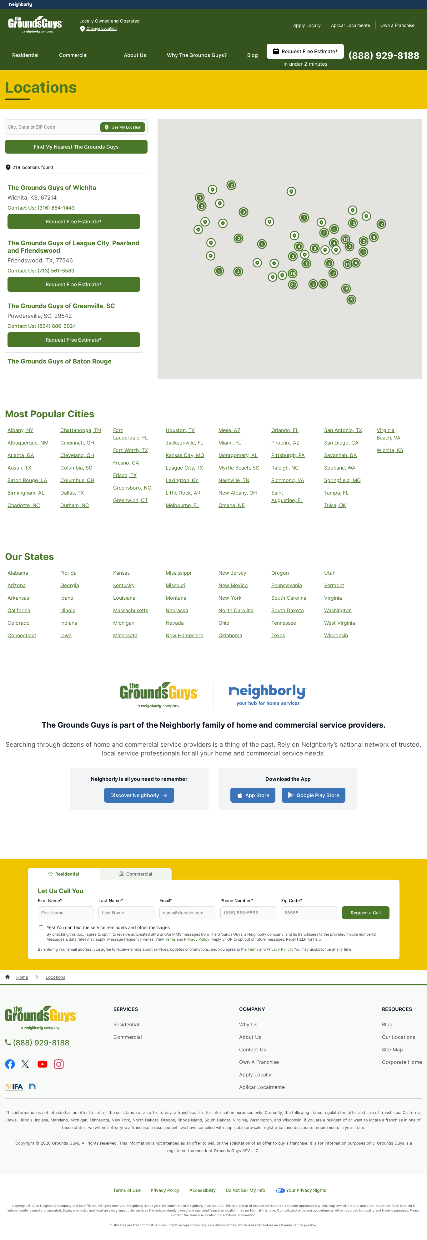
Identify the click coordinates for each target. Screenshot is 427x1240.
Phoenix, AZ (285, 443)
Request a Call (365, 912)
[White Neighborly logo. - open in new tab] (20, 4)
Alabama (18, 573)
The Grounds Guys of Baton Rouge (60, 361)
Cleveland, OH (77, 455)
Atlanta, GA (21, 455)
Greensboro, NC (132, 488)
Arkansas (18, 598)
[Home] (8, 977)
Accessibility (202, 1190)
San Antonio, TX (343, 430)
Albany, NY (20, 430)
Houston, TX (180, 430)
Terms (170, 939)
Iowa (66, 635)
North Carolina (236, 610)
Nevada (175, 623)
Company (252, 1009)
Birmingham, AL (26, 493)
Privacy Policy (196, 939)
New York (230, 598)
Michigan (123, 623)
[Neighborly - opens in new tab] (32, 1086)
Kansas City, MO (185, 455)
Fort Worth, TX (130, 450)
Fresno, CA (126, 463)
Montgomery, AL (238, 455)
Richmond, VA (287, 480)
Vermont (334, 585)
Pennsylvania (286, 585)
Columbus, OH (77, 480)
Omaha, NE (232, 505)
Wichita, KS (390, 450)
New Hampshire (184, 635)
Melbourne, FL (182, 505)
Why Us (248, 1024)
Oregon (280, 573)
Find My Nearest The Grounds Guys (76, 147)
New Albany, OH (238, 493)
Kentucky (124, 585)
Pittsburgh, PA (288, 455)
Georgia (69, 585)
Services (125, 1009)
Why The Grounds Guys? (197, 55)
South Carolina (288, 598)
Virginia (333, 598)
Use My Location (126, 127)
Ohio (224, 623)
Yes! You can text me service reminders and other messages (108, 927)
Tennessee (283, 623)
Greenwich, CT (130, 500)
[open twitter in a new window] (26, 1067)
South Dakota (287, 610)
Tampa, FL (336, 493)
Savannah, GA (340, 455)
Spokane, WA (339, 468)
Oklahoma (230, 635)
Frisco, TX (125, 475)
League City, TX (184, 468)
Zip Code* (291, 900)
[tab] (64, 874)
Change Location (101, 28)
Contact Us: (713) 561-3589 (41, 270)
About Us (135, 55)
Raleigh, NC (285, 468)
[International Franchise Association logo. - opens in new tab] (15, 1087)
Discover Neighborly (140, 797)
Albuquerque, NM (28, 443)
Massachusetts (130, 610)
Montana (176, 598)
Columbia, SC (76, 468)
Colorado (19, 623)
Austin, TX (19, 468)
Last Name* (110, 900)
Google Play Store (316, 797)
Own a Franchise (397, 25)
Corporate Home (402, 1062)
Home (22, 977)
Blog (252, 55)
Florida (68, 573)
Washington (338, 610)
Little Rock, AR (183, 493)
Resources (397, 1009)
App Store (255, 797)
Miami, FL (230, 443)
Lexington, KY (182, 480)
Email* (165, 900)
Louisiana (124, 598)
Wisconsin (336, 635)
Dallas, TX (72, 493)
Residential (25, 55)
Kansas (121, 573)
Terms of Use (127, 1190)
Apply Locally (307, 25)
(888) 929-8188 (383, 55)
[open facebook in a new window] (10, 1067)
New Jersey (232, 573)
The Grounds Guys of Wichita (52, 187)
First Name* (50, 900)
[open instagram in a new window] (59, 1067)
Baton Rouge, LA (27, 480)
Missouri (175, 585)
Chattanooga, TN (80, 430)
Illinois (67, 610)
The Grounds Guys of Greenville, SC (61, 306)
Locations (55, 977)
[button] (257, 263)
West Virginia (339, 623)
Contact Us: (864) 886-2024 (42, 326)
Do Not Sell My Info (245, 1190)
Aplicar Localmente (350, 25)
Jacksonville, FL (184, 443)
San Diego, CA (341, 443)
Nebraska (177, 610)
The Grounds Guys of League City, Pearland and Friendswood (73, 246)
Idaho (66, 598)
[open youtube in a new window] (43, 1067)
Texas (278, 635)
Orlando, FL (285, 430)
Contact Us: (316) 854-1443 (41, 208)
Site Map (392, 1049)
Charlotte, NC (24, 505)
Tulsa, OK (335, 505)
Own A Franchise (259, 1062)
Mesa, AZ (229, 430)
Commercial (73, 55)
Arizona (17, 585)
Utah (329, 573)
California (19, 610)
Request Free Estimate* (310, 51)
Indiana (68, 623)
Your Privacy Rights (306, 1190)
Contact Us (252, 1049)
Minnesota (125, 635)
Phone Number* (236, 900)
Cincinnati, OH (77, 443)
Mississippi (178, 573)
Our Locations (398, 1037)
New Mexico (233, 585)
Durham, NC (74, 505)
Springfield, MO (342, 480)
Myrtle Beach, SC (239, 468)
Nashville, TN (234, 480)
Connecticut (22, 635)
